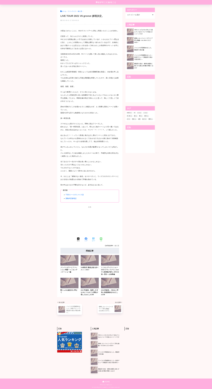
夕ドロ (128, 119)
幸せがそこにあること (106, 2)
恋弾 (139, 119)
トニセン (145, 112)
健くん (135, 115)
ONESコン (129, 112)
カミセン (139, 112)
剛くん (140, 115)
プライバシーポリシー (106, 384)
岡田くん (134, 119)
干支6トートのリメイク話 (75, 195)
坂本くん (146, 115)
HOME (107, 382)
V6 (134, 112)
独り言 (117, 246)
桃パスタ (144, 119)
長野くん (151, 119)
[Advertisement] (74, 222)
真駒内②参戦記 (71, 198)
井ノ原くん (129, 115)
